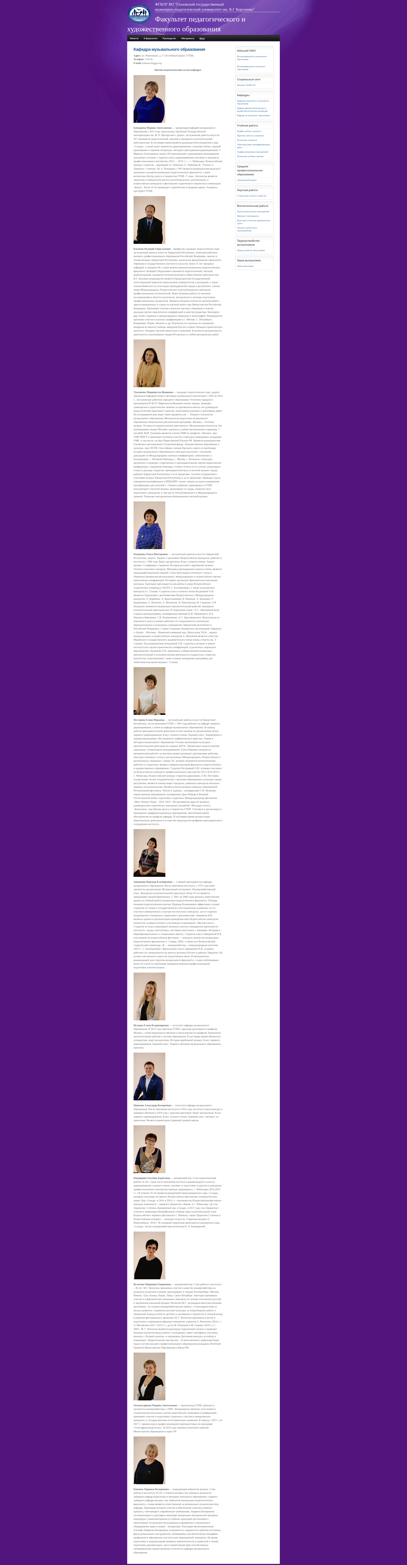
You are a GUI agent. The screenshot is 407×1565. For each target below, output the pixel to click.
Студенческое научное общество (251, 195)
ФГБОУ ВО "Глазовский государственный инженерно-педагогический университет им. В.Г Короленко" (205, 7)
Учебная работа (247, 125)
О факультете (150, 38)
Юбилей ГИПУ (246, 51)
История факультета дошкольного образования (252, 58)
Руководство (169, 38)
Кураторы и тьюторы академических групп (253, 222)
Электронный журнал (246, 179)
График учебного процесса (249, 131)
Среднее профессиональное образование (250, 170)
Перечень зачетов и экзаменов (250, 135)
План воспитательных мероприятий (253, 211)
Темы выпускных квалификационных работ (253, 146)
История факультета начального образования (251, 68)
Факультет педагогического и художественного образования (186, 23)
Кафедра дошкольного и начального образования (253, 102)
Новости (134, 38)
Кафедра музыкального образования (253, 115)
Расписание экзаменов (247, 140)
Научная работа (247, 190)
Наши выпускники (249, 260)
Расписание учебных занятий (250, 156)
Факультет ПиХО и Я (246, 85)
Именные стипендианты (248, 215)
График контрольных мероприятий (252, 151)
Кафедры (243, 95)
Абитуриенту (187, 38)
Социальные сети (248, 79)
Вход (202, 38)
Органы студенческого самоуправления (247, 229)
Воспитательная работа (252, 206)
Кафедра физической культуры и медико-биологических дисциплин (252, 109)
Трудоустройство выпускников (248, 243)
